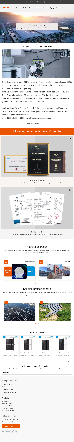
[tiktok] (13, 431)
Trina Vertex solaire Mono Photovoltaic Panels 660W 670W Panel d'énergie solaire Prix (63, 354)
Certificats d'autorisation (9, 387)
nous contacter (53, 369)
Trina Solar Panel (37, 332)
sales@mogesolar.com (41, 118)
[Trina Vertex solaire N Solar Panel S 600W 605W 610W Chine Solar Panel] (45, 344)
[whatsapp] (16, 431)
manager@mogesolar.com (14, 422)
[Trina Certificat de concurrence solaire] (37, 208)
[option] (19, 271)
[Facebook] (3, 431)
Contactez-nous (33, 124)
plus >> (69, 361)
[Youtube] (9, 431)
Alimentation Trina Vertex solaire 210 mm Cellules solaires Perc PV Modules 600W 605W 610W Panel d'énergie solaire (28, 354)
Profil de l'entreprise (8, 384)
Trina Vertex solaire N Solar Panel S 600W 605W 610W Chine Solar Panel (45, 354)
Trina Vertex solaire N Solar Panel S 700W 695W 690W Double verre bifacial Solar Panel (10, 354)
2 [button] (38, 283)
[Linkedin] (6, 431)
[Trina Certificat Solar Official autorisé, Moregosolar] (37, 156)
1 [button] (36, 283)
